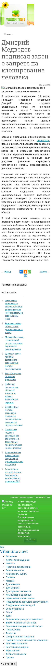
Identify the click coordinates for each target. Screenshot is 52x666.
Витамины (11, 556)
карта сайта (40, 497)
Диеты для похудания (17, 560)
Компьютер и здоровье (18, 594)
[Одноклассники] (25, 271)
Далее (43, 271)
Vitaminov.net (14, 551)
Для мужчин (12, 587)
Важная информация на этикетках (24, 619)
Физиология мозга (16, 654)
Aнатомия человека (16, 643)
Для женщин (13, 584)
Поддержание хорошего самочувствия (27, 601)
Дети (8, 615)
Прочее (10, 657)
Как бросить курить (16, 574)
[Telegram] (25, 275)
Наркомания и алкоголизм (20, 598)
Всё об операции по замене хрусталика (13, 376)
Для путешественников (18, 591)
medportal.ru (43, 140)
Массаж (10, 580)
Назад (7, 271)
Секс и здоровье (15, 608)
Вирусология (12, 650)
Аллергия (11, 633)
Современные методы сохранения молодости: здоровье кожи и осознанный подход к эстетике (14, 416)
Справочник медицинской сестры (24, 626)
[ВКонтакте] (21, 271)
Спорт (9, 612)
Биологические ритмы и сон (21, 622)
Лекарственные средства (20, 636)
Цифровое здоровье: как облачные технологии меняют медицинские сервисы (11, 393)
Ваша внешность (15, 570)
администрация (26, 497)
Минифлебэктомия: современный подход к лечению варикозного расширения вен (14, 343)
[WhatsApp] (29, 271)
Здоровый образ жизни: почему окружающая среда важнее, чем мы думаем (14, 458)
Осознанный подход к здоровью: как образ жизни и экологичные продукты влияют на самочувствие (13, 439)
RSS (48, 497)
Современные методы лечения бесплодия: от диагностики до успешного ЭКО (13, 475)
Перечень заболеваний (18, 567)
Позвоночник (13, 629)
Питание (10, 577)
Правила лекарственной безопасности (27, 640)
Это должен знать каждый (20, 605)
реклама (14, 497)
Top (2, 547)
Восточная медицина (17, 647)
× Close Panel (8, 663)
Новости (8, 34)
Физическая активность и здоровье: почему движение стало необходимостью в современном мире (14, 309)
